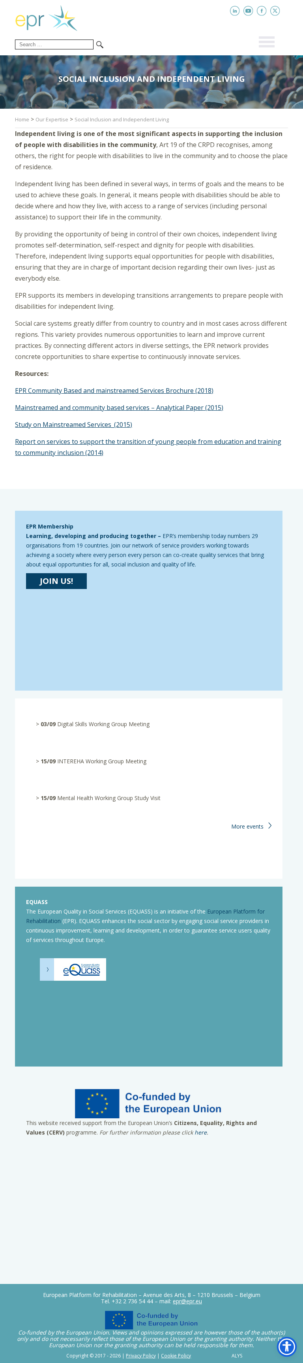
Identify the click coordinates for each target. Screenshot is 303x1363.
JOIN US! (56, 581)
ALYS (237, 1356)
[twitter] (275, 11)
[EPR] (52, 16)
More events (247, 826)
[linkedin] (235, 11)
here (201, 1132)
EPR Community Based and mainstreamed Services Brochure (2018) (114, 390)
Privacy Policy (141, 1355)
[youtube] (248, 11)
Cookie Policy (176, 1355)
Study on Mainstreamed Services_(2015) (73, 424)
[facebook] (262, 11)
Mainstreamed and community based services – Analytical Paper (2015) (119, 407)
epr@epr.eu (187, 1301)
